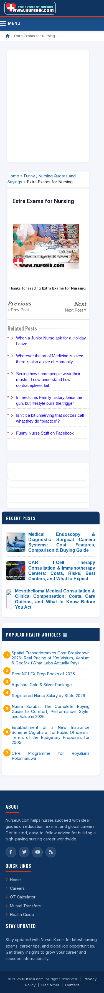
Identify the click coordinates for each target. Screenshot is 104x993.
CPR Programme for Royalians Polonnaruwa (51, 756)
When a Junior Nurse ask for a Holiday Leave (51, 341)
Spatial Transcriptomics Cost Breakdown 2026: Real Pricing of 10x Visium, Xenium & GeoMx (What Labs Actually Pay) (51, 658)
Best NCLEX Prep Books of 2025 (43, 673)
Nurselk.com (33, 979)
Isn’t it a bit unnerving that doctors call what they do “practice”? (50, 418)
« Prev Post (18, 309)
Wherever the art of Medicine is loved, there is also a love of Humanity (50, 358)
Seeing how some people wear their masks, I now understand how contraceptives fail (48, 379)
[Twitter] (24, 852)
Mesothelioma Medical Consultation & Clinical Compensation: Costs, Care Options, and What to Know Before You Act (55, 599)
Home (13, 176)
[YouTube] (37, 852)
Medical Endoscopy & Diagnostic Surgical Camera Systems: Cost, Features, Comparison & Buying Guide (61, 542)
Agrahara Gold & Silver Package (42, 684)
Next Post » (75, 310)
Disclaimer (50, 985)
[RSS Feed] (50, 852)
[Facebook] (11, 852)
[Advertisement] (52, 106)
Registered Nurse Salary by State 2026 (48, 695)
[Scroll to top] (91, 982)
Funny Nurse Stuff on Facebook (45, 433)
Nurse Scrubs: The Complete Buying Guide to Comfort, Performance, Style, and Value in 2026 (51, 711)
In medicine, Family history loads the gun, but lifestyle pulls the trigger (49, 400)
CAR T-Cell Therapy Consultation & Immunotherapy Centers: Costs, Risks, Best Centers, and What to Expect (61, 570)
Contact (72, 985)
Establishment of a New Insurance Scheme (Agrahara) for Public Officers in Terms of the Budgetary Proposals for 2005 (51, 735)
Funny (29, 176)
